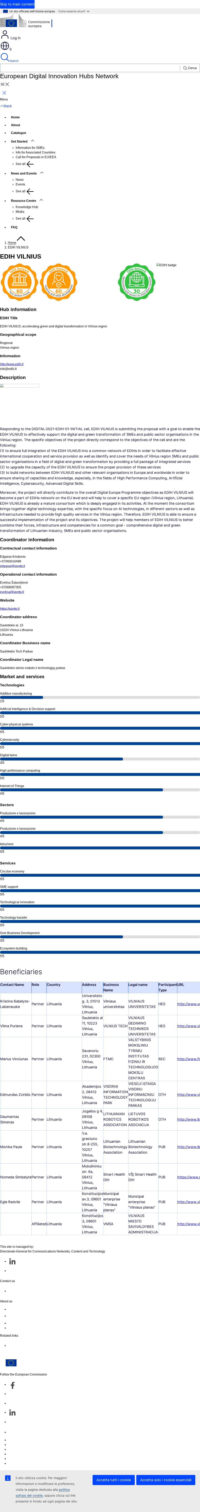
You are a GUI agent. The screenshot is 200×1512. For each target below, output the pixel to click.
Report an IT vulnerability (25, 1440)
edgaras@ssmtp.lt (12, 566)
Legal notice (16, 1458)
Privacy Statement (20, 1327)
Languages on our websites (27, 1444)
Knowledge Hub (27, 207)
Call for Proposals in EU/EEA (36, 157)
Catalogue (18, 133)
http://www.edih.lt (11, 364)
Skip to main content (17, 4)
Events (20, 184)
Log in (15, 38)
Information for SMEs (30, 147)
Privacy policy (17, 1454)
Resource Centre (23, 200)
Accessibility (16, 1463)
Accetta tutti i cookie (113, 1480)
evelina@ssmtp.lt (12, 592)
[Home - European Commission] (28, 22)
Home (15, 117)
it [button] (11, 49)
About (15, 125)
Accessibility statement (23, 1309)
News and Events (24, 173)
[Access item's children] (34, 141)
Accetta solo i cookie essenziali (165, 1480)
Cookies (13, 1449)
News (20, 179)
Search (14, 60)
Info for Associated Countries (35, 152)
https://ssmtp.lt (10, 608)
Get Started (19, 141)
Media (20, 211)
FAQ (14, 227)
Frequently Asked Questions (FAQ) (32, 1323)
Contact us (15, 1432)
